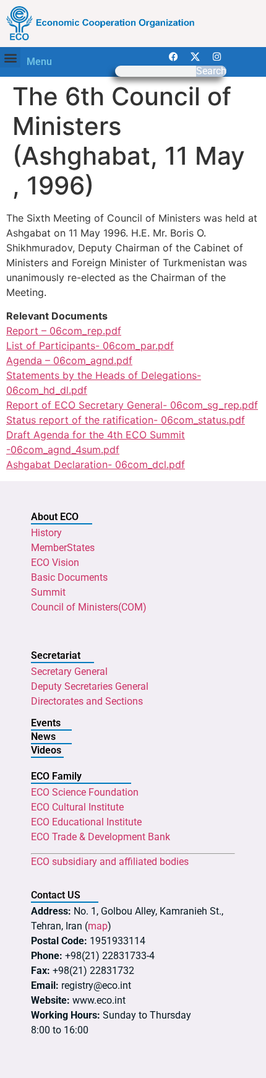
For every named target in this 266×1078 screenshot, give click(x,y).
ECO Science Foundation (85, 792)
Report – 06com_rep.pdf (63, 330)
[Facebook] (174, 56)
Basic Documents (69, 577)
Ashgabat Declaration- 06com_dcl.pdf (95, 464)
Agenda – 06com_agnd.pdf (69, 360)
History (46, 533)
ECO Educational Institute (86, 822)
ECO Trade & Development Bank (100, 837)
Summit (48, 592)
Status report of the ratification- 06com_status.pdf (125, 420)
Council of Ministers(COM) (89, 607)
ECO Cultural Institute (77, 807)
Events (46, 723)
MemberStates (63, 548)
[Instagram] (217, 56)
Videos (46, 750)
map (98, 926)
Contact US (55, 895)
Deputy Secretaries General (89, 686)
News (43, 736)
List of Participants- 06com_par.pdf (90, 345)
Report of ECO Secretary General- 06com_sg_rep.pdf (132, 405)
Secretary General (69, 671)
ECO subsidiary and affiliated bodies (110, 861)
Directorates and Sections (87, 701)
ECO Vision (55, 562)
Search (211, 71)
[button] (10, 57)
